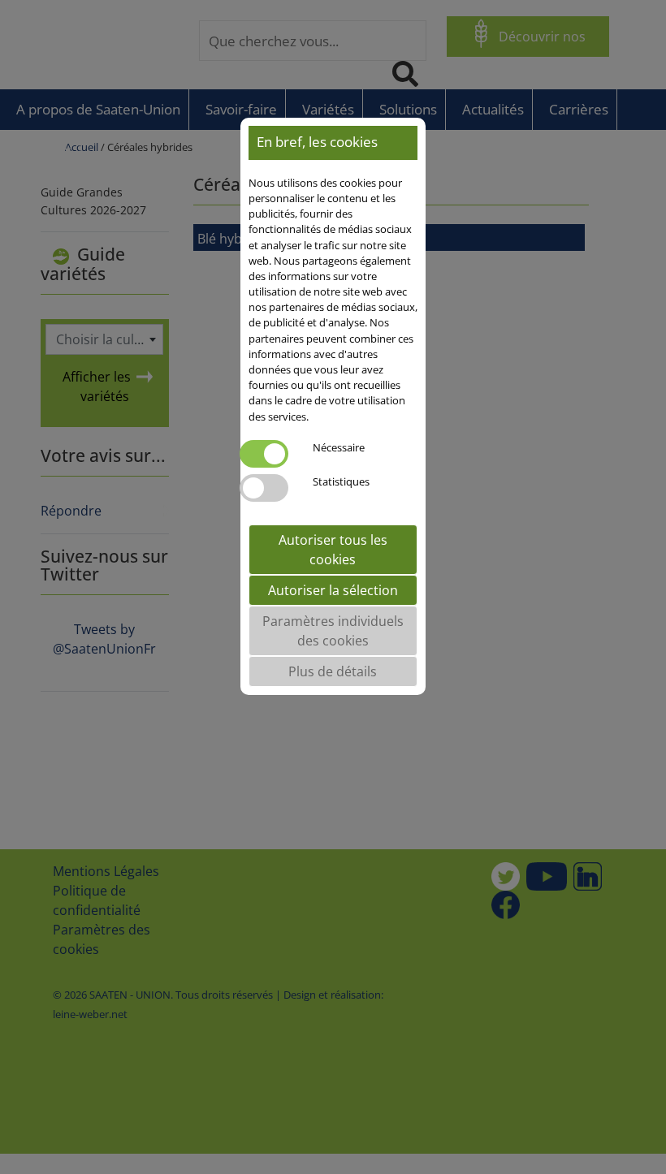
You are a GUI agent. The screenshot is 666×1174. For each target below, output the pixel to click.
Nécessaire (339, 447)
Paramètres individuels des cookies (333, 631)
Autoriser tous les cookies (333, 549)
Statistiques (341, 481)
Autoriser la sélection (333, 590)
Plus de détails (332, 671)
